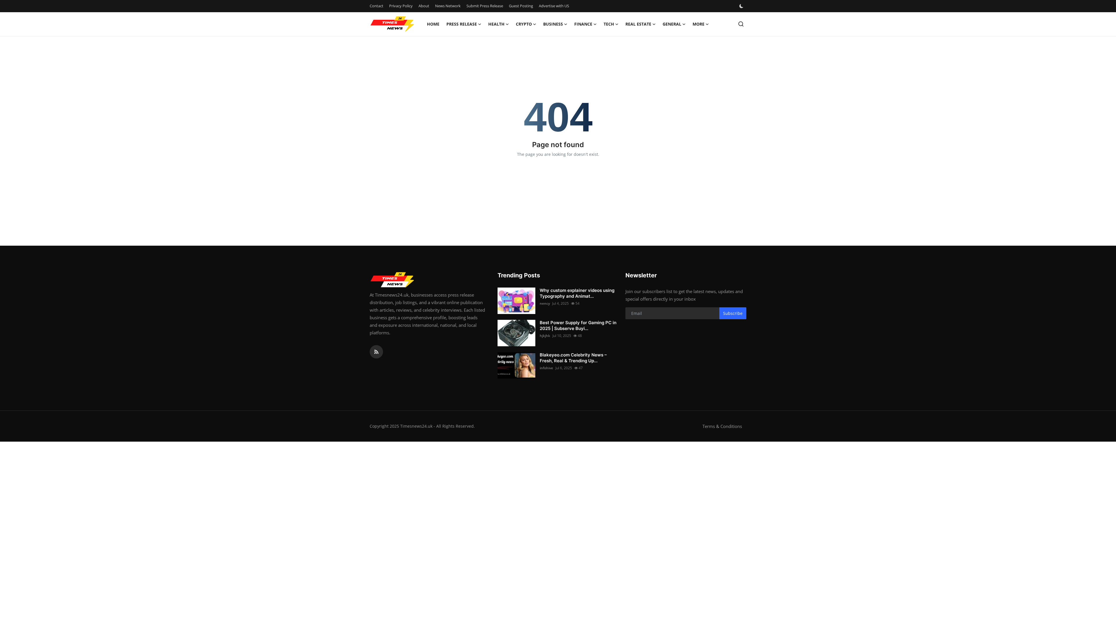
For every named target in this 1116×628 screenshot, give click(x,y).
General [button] (672, 24)
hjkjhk (545, 335)
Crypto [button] (524, 24)
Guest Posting (521, 5)
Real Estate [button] (638, 24)
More (698, 24)
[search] (741, 24)
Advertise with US (554, 5)
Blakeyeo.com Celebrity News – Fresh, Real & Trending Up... (573, 357)
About (424, 5)
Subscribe (733, 313)
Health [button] (496, 24)
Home (433, 24)
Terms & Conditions (722, 426)
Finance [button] (583, 24)
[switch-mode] (742, 6)
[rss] (376, 351)
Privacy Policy (401, 5)
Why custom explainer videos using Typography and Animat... (577, 293)
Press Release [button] (461, 24)
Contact (376, 5)
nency (545, 303)
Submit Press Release (484, 5)
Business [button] (553, 24)
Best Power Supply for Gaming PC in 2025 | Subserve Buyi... (578, 325)
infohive (546, 367)
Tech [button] (609, 24)
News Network (448, 5)
